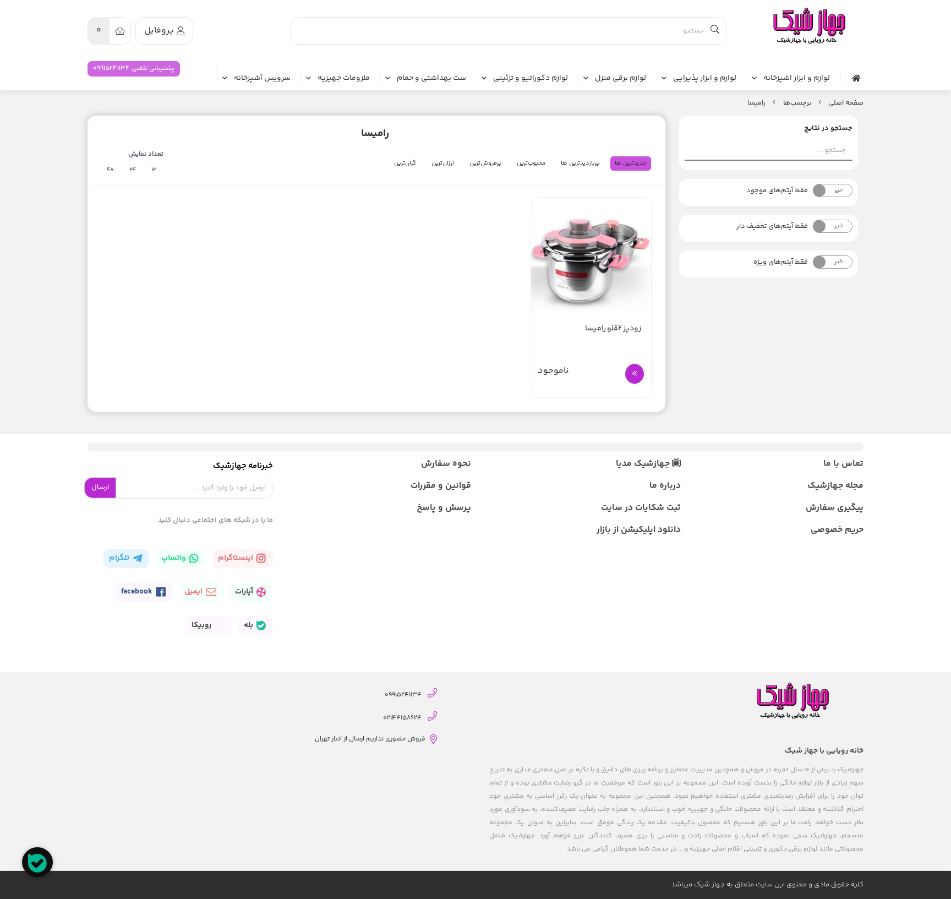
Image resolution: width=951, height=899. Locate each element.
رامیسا (756, 102)
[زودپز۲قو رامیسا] (591, 258)
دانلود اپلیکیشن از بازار (638, 530)
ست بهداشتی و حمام (431, 78)
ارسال (100, 487)
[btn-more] (634, 373)
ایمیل (194, 592)
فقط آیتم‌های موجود (777, 190)
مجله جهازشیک (835, 486)
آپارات (245, 592)
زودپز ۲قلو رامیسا (613, 329)
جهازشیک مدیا (644, 464)
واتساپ (174, 558)
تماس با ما (843, 464)
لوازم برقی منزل (620, 78)
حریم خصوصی (837, 530)
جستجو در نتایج (828, 128)
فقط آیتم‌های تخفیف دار (772, 226)
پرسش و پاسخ (444, 508)
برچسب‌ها (797, 102)
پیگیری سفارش (834, 508)
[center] (715, 31)
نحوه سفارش (446, 464)
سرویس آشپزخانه (262, 78)
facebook (137, 592)
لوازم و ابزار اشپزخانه (796, 78)
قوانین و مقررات (441, 486)
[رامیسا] (808, 26)
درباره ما (664, 486)
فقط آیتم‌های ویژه (780, 262)
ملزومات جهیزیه (344, 78)
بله (249, 625)
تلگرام (120, 558)
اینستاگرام (236, 558)
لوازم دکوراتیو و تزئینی (530, 78)
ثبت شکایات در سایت (640, 508)
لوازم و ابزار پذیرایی (704, 78)
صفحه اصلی (845, 102)
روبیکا (202, 625)
